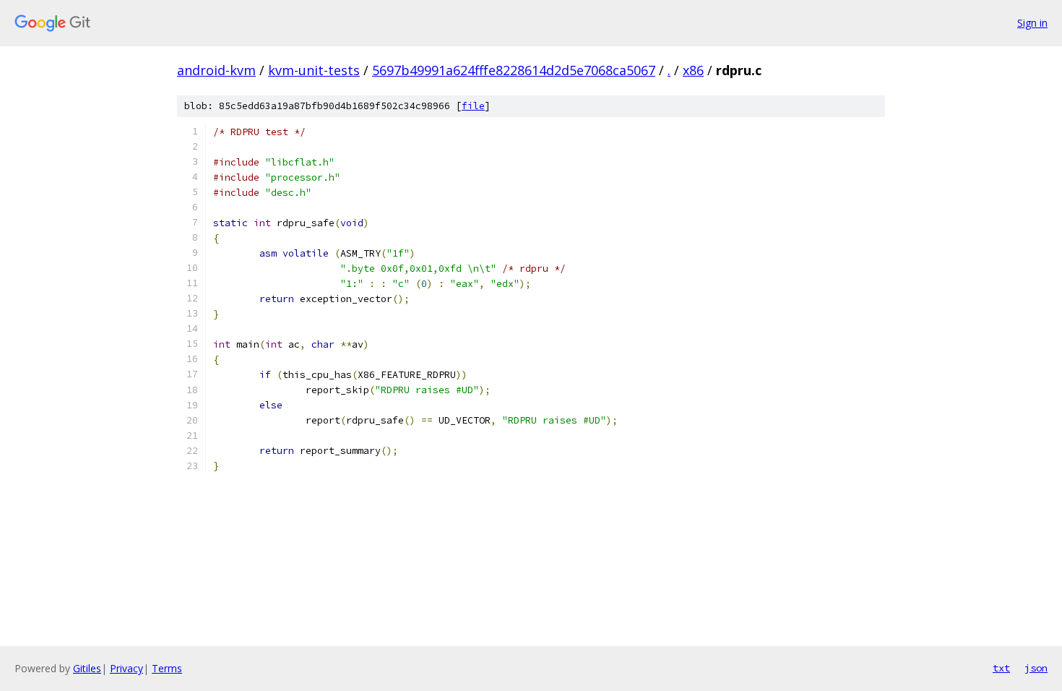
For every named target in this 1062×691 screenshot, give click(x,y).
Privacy (126, 668)
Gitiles (87, 668)
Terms (167, 668)
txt (1001, 667)
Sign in (1032, 23)
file (473, 106)
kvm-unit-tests (314, 70)
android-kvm (216, 70)
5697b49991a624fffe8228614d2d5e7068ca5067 (513, 70)
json (1036, 667)
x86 (693, 70)
